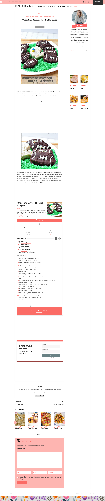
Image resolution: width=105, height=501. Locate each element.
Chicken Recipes (61, 6)
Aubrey (27, 22)
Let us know (39, 312)
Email (35, 472)
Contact (76, 2)
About (72, 2)
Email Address (45, 349)
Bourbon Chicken (58, 428)
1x (55, 238)
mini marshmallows (26, 243)
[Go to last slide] (15, 422)
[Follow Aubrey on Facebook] (36, 396)
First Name (44, 344)
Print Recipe (40, 220)
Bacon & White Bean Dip (59, 403)
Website (51, 472)
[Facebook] (83, 2)
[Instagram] (86, 2)
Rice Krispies (25, 246)
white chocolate (26, 249)
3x (60, 238)
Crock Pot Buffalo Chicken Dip (84, 108)
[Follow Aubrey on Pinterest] (43, 396)
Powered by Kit (51, 357)
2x (58, 238)
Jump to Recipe (40, 27)
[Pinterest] (88, 2)
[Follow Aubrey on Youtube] (41, 396)
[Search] (86, 50)
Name (19, 472)
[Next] (64, 422)
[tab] (37, 434)
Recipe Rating (21, 448)
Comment (20, 453)
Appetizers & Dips (50, 6)
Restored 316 (101, 493)
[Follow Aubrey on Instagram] (38, 396)
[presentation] (20, 419)
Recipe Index (41, 6)
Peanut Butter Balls (32, 428)
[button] (37, 14)
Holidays (69, 6)
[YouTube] (91, 2)
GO (51, 355)
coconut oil (24, 251)
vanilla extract (25, 244)
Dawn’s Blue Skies (19, 403)
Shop (80, 2)
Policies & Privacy (10, 493)
